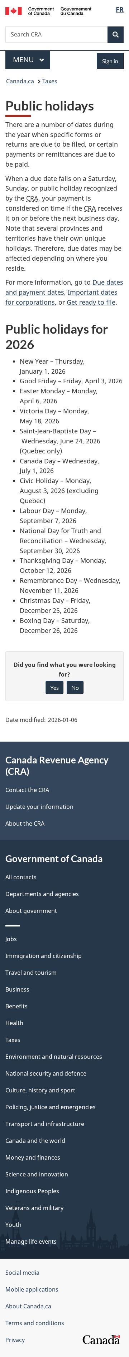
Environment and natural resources (53, 1057)
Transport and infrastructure (44, 1124)
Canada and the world (35, 1141)
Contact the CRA (27, 790)
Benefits (16, 1006)
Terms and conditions (34, 1323)
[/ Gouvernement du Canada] (48, 10)
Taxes (49, 81)
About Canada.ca (28, 1306)
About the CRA (24, 823)
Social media (22, 1273)
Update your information (39, 807)
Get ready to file (91, 302)
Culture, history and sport (40, 1090)
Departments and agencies (42, 894)
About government (31, 911)
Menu (24, 59)
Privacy (15, 1340)
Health (14, 1023)
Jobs (11, 939)
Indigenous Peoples (32, 1191)
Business (17, 989)
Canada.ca (20, 81)
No (75, 687)
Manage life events (31, 1241)
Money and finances (32, 1157)
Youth (13, 1225)
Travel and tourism (31, 973)
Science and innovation (36, 1174)
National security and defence (45, 1073)
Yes (54, 687)
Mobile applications (31, 1289)
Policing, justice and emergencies (50, 1107)
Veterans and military (34, 1208)
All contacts (21, 877)
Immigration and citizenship (43, 956)
